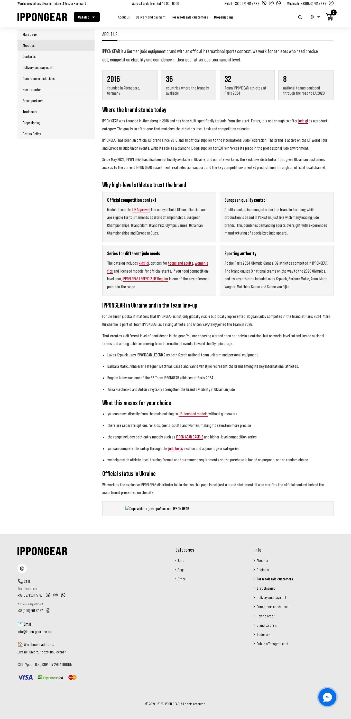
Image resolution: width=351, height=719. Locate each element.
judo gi (303, 120)
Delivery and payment (150, 17)
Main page (30, 34)
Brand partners (33, 100)
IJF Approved (141, 209)
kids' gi (144, 263)
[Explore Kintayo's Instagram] (22, 568)
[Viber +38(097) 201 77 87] (48, 595)
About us (124, 17)
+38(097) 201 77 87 (246, 3)
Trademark (30, 111)
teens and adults (180, 263)
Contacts (29, 56)
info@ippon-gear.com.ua (34, 631)
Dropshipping (223, 17)
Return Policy (32, 133)
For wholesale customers (190, 17)
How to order (32, 89)
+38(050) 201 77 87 (313, 3)
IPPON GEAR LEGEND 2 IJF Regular (145, 278)
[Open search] (300, 17)
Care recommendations (39, 78)
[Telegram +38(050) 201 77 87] (48, 610)
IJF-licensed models (193, 413)
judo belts (175, 448)
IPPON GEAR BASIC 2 (189, 436)
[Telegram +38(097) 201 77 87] (55, 595)
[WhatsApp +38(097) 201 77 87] (63, 595)
